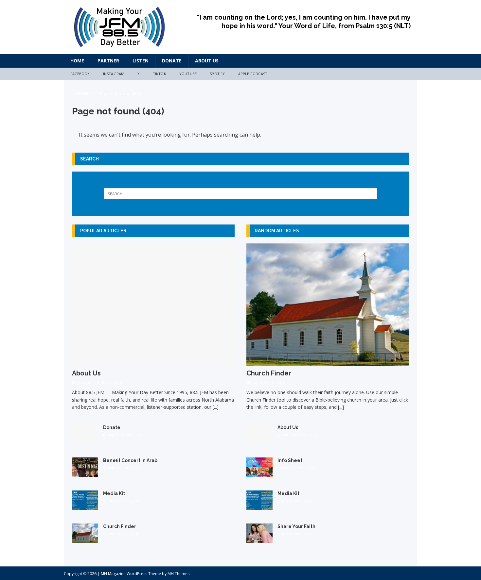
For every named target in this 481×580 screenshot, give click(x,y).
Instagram (114, 73)
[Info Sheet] (259, 473)
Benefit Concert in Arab (130, 460)
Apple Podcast (253, 73)
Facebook (80, 73)
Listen (141, 61)
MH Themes (178, 573)
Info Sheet (289, 460)
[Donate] (85, 440)
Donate (172, 61)
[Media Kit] (85, 506)
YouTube (188, 73)
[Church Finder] (85, 539)
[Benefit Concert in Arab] (85, 473)
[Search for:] (240, 193)
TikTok (159, 73)
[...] (216, 407)
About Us (207, 61)
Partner (108, 61)
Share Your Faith (296, 526)
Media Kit (114, 493)
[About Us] (153, 361)
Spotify (217, 73)
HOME (77, 61)
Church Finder (119, 526)
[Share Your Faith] (259, 539)
